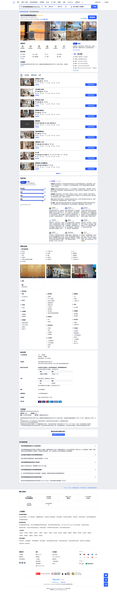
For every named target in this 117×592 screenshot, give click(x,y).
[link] (97, 2)
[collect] (106, 575)
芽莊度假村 (21, 540)
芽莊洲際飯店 (59, 516)
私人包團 (53, 2)
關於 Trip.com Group (40, 565)
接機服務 (75, 253)
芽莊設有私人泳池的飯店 (24, 543)
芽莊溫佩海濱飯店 (23, 516)
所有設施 (22, 58)
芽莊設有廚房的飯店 (63, 540)
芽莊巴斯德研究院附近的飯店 (54, 524)
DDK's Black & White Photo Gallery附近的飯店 (70, 524)
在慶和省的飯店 (75, 487)
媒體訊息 (38, 556)
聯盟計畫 (54, 559)
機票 (18, 2)
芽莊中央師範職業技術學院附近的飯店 (39, 524)
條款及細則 (38, 561)
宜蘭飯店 (75, 532)
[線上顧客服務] (106, 584)
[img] (35, 30)
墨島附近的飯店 (42, 527)
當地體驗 (42, 2)
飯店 (70, 487)
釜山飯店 (55, 532)
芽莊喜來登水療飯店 (67, 516)
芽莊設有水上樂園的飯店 (85, 540)
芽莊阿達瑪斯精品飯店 (28, 15)
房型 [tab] (21, 75)
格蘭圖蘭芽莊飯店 (40, 516)
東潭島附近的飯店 (85, 524)
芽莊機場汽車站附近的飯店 (52, 527)
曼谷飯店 (60, 532)
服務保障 (21, 556)
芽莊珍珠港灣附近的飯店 (65, 527)
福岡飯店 (26, 535)
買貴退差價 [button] (84, 18)
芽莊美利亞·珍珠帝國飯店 (50, 516)
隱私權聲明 (38, 563)
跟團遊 (59, 2)
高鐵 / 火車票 (24, 2)
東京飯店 (36, 532)
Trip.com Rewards (56, 556)
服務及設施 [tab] (34, 75)
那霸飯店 (70, 532)
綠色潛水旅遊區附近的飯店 (32, 527)
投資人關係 (54, 554)
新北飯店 (84, 532)
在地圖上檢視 (76, 70)
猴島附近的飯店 (22, 527)
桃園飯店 (89, 532)
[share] (106, 580)
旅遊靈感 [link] (77, 2)
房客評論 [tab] (27, 75)
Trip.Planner (70, 2)
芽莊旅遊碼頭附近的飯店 (24, 524)
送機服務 (75, 255)
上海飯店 (41, 532)
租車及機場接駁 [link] (34, 2)
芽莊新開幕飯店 (35, 540)
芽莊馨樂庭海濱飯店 (23, 519)
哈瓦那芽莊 (75, 516)
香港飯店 (36, 535)
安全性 (53, 563)
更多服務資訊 (22, 559)
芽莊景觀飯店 (28, 540)
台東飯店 (21, 535)
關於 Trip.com (39, 554)
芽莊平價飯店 (42, 540)
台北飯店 (21, 532)
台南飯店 (45, 532)
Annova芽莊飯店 (31, 516)
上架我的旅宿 (55, 561)
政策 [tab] (40, 75)
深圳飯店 (41, 535)
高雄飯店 (31, 532)
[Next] (96, 271)
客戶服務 (21, 554)
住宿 (14, 2)
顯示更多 (22, 65)
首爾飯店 (65, 532)
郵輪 (64, 2)
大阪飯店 (50, 532)
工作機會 (38, 559)
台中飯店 (26, 532)
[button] (82, 2)
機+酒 (47, 2)
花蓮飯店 (31, 535)
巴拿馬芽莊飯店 (82, 516)
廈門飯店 (80, 532)
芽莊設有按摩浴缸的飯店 (73, 540)
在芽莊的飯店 (83, 487)
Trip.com (66, 487)
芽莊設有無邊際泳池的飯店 (52, 540)
